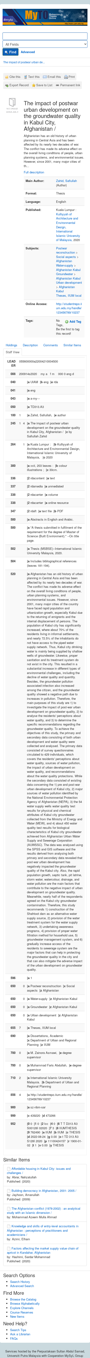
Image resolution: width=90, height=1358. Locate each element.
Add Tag (75, 321)
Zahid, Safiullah (66, 180)
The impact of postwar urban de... (24, 62)
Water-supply (64, 265)
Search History (20, 1281)
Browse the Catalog (23, 1299)
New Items (17, 1316)
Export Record (19, 85)
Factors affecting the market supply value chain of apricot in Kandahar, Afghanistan (42, 1250)
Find (12, 52)
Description (30, 345)
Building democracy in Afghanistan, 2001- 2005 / (44, 1190)
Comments (50, 345)
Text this (34, 76)
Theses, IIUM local (68, 295)
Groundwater (64, 274)
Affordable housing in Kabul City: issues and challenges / (39, 1170)
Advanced (28, 52)
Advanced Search (22, 1286)
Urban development (69, 282)
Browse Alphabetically (25, 1303)
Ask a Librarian (20, 1334)
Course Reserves (21, 1312)
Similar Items (72, 345)
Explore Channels (22, 1308)
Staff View (12, 352)
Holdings (11, 345)
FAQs (14, 1338)
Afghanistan (64, 261)
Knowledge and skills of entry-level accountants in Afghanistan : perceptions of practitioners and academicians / (42, 1230)
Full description (34, 172)
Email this (54, 76)
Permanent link (70, 85)
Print (72, 76)
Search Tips (18, 1330)
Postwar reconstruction (65, 250)
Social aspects (66, 256)
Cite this (15, 76)
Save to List (44, 85)
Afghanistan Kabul (68, 269)
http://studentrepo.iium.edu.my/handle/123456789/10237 (69, 308)
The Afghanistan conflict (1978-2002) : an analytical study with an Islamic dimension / (43, 1210)
